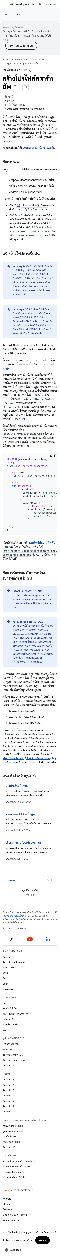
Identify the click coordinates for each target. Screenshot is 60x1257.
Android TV (8, 1065)
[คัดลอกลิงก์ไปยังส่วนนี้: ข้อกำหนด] (22, 162)
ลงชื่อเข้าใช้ (51, 4)
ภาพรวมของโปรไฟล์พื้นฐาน (21, 814)
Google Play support (13, 1171)
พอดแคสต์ (8, 989)
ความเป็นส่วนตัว (10, 1024)
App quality (11, 14)
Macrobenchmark (13, 758)
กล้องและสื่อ (8, 1019)
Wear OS (7, 1049)
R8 (18, 205)
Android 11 (8, 1111)
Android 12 (8, 1106)
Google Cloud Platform (15, 1214)
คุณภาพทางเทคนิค (30, 63)
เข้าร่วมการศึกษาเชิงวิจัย (14, 1177)
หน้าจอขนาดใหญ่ (11, 1043)
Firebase (7, 1209)
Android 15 (8, 1090)
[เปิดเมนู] (5, 4)
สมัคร (42, 1240)
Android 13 (8, 1100)
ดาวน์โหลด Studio (11, 1141)
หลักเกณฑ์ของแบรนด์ (45, 1232)
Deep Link (20, 419)
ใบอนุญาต (26, 1232)
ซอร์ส (5, 972)
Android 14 (8, 1095)
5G (4, 1029)
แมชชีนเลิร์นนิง (10, 1008)
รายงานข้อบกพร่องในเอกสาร (16, 1166)
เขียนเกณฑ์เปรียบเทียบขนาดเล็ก (24, 842)
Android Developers (12, 59)
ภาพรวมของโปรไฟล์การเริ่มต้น (39, 148)
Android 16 (8, 1084)
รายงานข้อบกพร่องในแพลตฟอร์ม (19, 1161)
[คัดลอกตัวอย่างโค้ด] (55, 455)
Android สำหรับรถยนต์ (14, 1060)
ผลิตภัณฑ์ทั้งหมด (11, 1220)
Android (7, 956)
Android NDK (9, 1147)
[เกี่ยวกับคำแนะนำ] (35, 776)
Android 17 (8, 1079)
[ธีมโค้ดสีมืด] (51, 455)
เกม (4, 1003)
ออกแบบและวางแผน (35, 59)
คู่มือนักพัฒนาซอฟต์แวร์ (14, 1131)
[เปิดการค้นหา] (34, 4)
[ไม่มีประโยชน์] (30, 70)
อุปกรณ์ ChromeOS (13, 1054)
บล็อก (5, 983)
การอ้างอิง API (9, 1136)
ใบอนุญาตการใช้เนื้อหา (14, 916)
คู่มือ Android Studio (13, 1125)
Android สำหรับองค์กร (14, 962)
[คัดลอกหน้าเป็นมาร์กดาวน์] (26, 87)
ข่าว (4, 978)
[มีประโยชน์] (25, 70)
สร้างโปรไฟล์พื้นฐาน (17, 785)
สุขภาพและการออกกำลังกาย (16, 1013)
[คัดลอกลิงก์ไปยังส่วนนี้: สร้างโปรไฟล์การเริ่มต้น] (43, 254)
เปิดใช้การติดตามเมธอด (38, 758)
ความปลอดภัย (9, 967)
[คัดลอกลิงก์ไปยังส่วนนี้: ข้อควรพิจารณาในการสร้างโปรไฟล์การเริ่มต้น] (35, 579)
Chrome (7, 1204)
